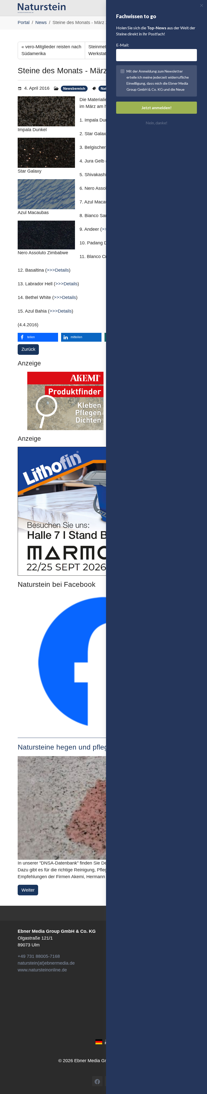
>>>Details (58, 270)
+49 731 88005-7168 (39, 956)
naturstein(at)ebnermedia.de (46, 963)
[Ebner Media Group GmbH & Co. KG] (42, 7)
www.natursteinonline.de (42, 969)
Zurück (28, 349)
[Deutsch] (98, 1041)
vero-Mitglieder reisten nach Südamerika (51, 50)
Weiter (28, 890)
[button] (38, 337)
